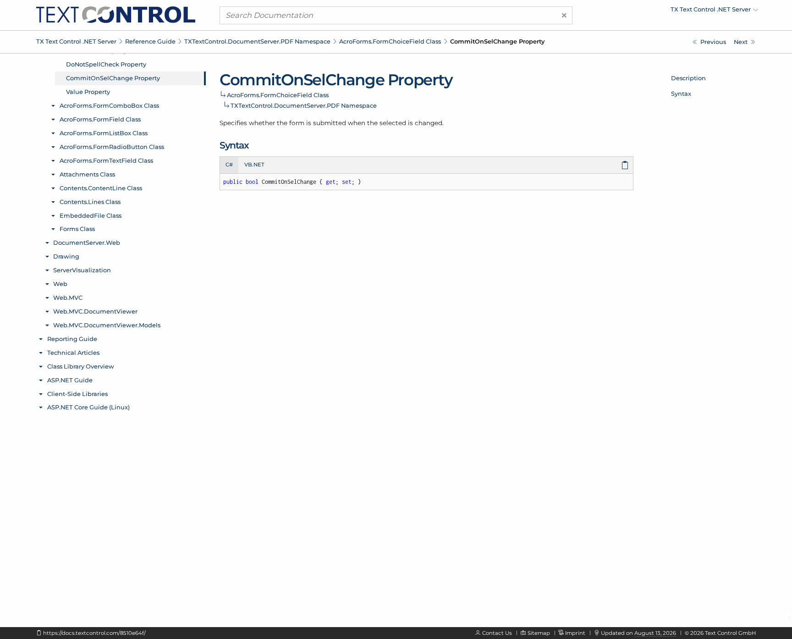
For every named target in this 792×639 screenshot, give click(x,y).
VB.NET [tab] (254, 164)
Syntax (681, 93)
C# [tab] (229, 164)
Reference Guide (150, 41)
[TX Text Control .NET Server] (115, 14)
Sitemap (539, 633)
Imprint (575, 633)
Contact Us (497, 633)
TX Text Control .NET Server (76, 41)
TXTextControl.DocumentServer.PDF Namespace (257, 41)
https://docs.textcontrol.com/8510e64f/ (94, 633)
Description (688, 78)
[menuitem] (678, 11)
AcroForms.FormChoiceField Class (390, 41)
